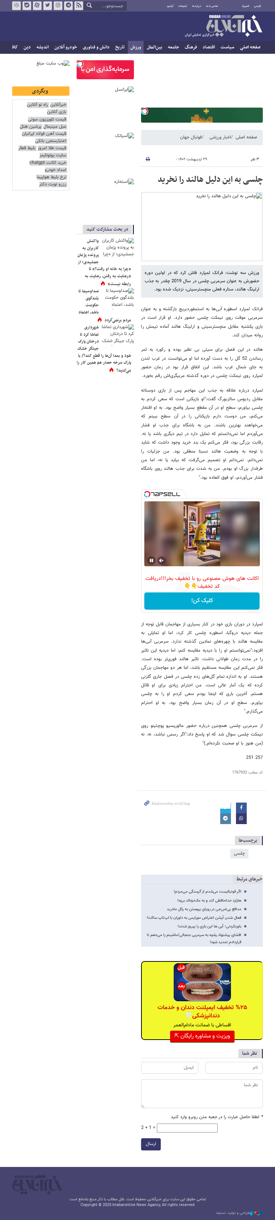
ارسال (151, 1144)
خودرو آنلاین (65, 47)
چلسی (239, 853)
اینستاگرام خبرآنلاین (58, 5)
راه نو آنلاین (37, 104)
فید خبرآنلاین (78, 5)
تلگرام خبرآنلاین (68, 5)
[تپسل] (144, 111)
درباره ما (196, 6)
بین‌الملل (154, 47)
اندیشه (43, 47)
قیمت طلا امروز (52, 148)
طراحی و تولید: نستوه (233, 1213)
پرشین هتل (30, 126)
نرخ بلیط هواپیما (51, 177)
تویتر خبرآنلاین (47, 5)
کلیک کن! (202, 600)
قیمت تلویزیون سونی (47, 119)
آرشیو (170, 6)
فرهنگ (191, 47)
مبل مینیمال (54, 126)
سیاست (227, 47)
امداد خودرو (55, 170)
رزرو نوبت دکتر (52, 184)
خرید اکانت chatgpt (47, 163)
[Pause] (151, 560)
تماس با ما (212, 6)
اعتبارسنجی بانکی (50, 141)
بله (27, 5)
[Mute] (161, 560)
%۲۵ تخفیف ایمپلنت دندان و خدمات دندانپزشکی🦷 (202, 1011)
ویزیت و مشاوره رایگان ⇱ (202, 1036)
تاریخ (120, 47)
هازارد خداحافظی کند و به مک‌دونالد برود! (209, 901)
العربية (245, 6)
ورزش (135, 47)
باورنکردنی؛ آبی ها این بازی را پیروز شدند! (209, 926)
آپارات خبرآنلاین (37, 5)
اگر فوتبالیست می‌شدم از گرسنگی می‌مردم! (207, 892)
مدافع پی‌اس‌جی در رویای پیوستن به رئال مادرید (204, 909)
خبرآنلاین (223, 26)
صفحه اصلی (250, 47)
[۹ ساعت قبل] (118, 298)
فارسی (257, 6)
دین (27, 47)
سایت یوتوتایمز (52, 155)
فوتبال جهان (191, 137)
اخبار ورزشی (220, 137)
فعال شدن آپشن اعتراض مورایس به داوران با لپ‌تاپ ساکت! (194, 918)
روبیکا (16, 5)
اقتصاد (209, 47)
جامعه (173, 47)
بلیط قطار (26, 148)
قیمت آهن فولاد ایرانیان (44, 134)
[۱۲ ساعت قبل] (118, 248)
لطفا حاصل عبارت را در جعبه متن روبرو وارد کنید (217, 1117)
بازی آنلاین (56, 112)
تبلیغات (182, 6)
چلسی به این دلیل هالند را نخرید (210, 179)
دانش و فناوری (96, 47)
